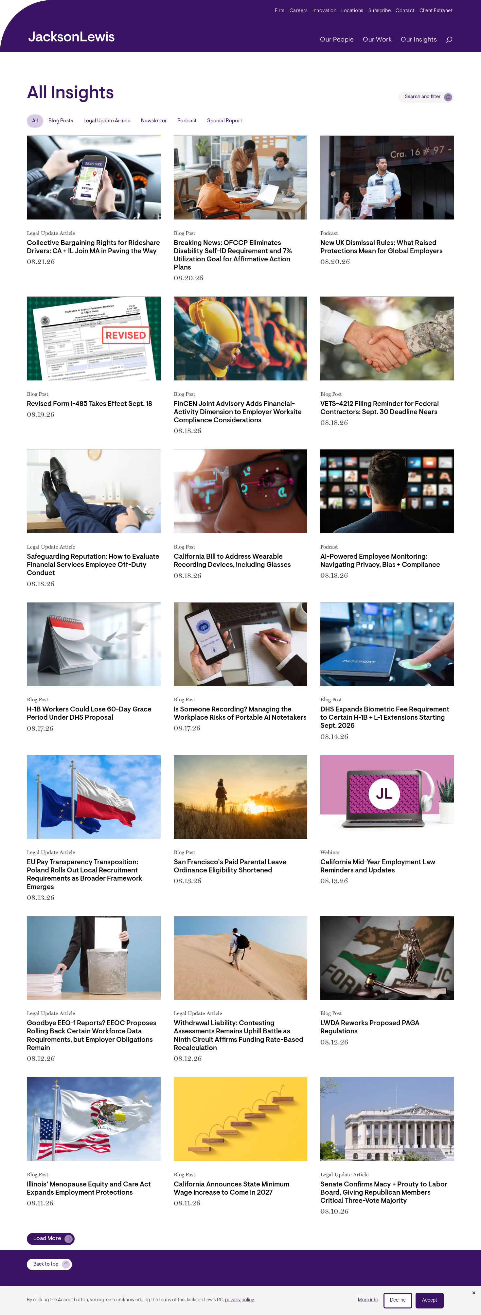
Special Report (224, 121)
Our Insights (419, 40)
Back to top (46, 1264)
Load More (47, 1239)
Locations (352, 11)
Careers (299, 11)
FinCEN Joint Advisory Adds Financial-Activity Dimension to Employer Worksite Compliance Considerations (238, 412)
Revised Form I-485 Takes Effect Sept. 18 (89, 404)
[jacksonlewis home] (71, 34)
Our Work (377, 40)
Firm (280, 11)
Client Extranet (436, 11)
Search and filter (423, 97)
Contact (405, 11)
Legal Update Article (107, 121)
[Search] (446, 40)
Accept (429, 1300)
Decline (398, 1300)
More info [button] (368, 1300)
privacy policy (239, 1300)
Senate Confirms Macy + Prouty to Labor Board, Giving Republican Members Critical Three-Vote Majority (383, 1192)
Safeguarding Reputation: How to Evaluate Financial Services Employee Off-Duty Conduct (93, 565)
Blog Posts (60, 121)
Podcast (187, 121)
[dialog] (240, 1300)
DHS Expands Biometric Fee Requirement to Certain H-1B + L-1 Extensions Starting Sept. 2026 (384, 717)
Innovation (324, 11)
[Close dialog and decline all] (474, 1293)
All (35, 121)
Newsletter (154, 121)
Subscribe (379, 11)
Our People (337, 40)
